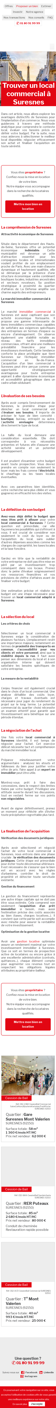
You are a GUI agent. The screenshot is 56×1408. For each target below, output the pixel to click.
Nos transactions (14, 17)
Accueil (24, 59)
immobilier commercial (35, 311)
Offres (9, 6)
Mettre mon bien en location (28, 206)
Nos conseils (36, 17)
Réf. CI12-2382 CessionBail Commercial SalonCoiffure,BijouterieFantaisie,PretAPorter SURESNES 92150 (30, 1106)
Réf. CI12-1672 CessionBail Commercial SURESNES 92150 (28, 1292)
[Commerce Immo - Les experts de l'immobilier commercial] (28, 1343)
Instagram (31, 1376)
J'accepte (37, 1404)
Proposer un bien (27, 6)
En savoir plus (20, 1404)
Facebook (31, 1372)
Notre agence (34, 11)
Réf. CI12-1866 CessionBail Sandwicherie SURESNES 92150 (32, 1196)
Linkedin (49, 1372)
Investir (18, 11)
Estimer (46, 6)
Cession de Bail (16, 1098)
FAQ (50, 17)
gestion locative (28, 941)
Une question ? (29, 1360)
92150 (34, 59)
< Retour (9, 59)
